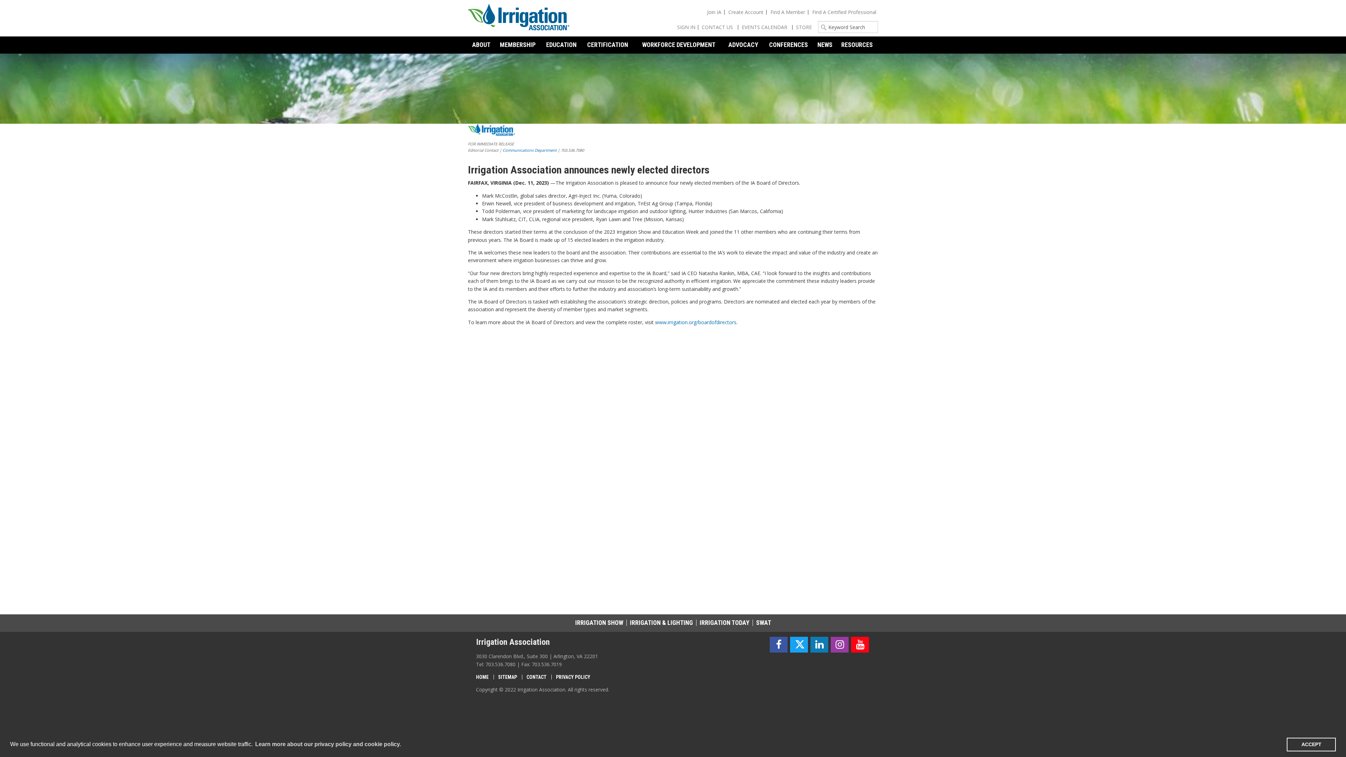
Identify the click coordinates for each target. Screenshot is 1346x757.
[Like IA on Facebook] (779, 645)
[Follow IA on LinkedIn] (819, 645)
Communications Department (530, 150)
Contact (536, 677)
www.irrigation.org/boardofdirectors (695, 322)
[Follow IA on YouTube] (860, 645)
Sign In (686, 27)
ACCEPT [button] (1311, 744)
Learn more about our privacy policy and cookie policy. (328, 744)
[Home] (519, 18)
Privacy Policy (573, 677)
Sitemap (507, 677)
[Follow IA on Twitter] (799, 645)
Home (482, 677)
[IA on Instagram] (840, 645)
